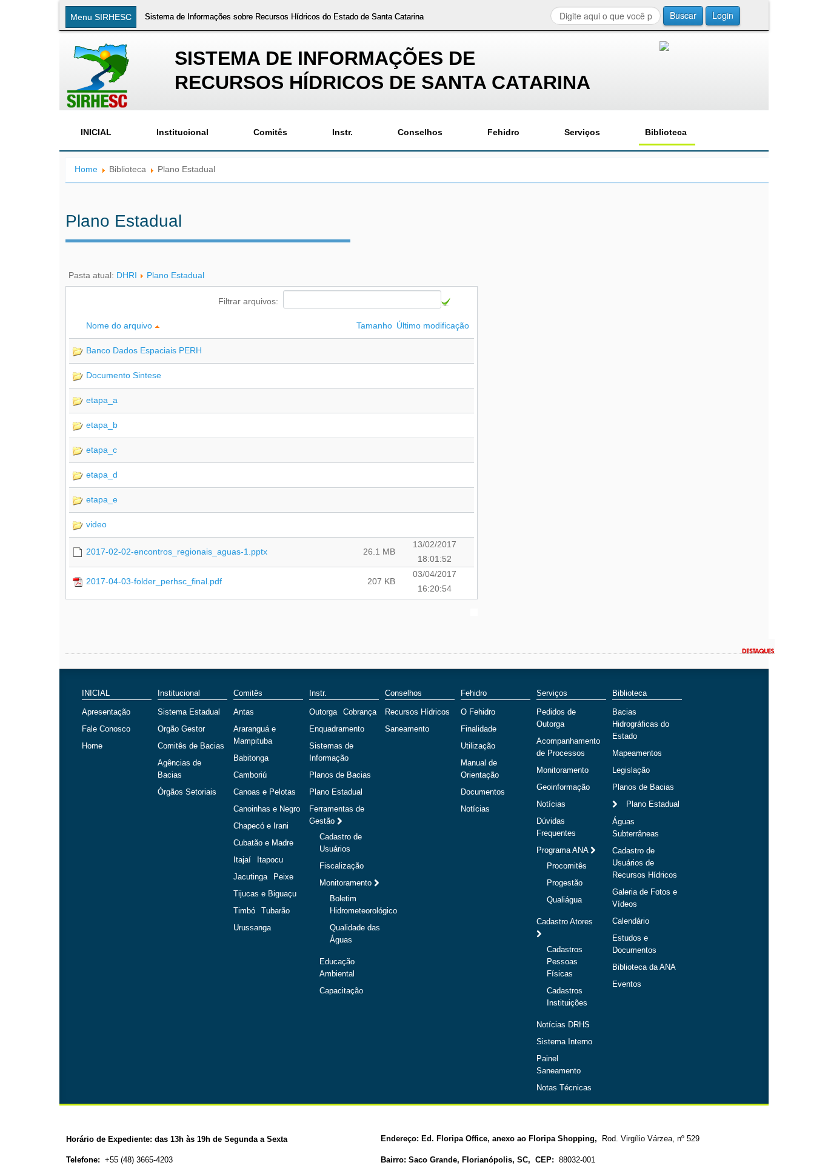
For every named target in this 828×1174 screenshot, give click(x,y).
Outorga (323, 711)
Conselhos (420, 132)
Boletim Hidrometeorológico (363, 904)
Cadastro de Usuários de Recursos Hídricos (644, 862)
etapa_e (102, 499)
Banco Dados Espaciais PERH (144, 350)
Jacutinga (250, 876)
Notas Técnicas (564, 1087)
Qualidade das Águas (355, 933)
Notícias (475, 808)
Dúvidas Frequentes (556, 827)
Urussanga (252, 927)
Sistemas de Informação (331, 751)
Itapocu (270, 859)
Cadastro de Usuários (340, 842)
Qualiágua (564, 899)
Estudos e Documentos (634, 944)
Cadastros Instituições (567, 996)
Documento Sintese (123, 375)
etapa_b (102, 425)
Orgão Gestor (181, 728)
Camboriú (250, 774)
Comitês (270, 132)
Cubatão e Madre (263, 842)
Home (86, 169)
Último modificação (434, 325)
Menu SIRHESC (101, 17)
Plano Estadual (175, 275)
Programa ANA (563, 850)
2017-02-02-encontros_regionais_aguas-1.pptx (176, 551)
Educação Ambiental (337, 967)
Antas (243, 711)
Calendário (630, 921)
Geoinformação (563, 787)
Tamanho (375, 325)
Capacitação (341, 990)
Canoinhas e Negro (266, 808)
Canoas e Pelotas (264, 791)
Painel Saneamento (558, 1064)
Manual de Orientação (480, 768)
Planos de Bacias (340, 774)
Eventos (626, 984)
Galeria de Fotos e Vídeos (644, 898)
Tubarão (275, 910)
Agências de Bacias (179, 768)
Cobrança (359, 711)
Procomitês (567, 865)
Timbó (244, 910)
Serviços (582, 132)
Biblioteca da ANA (644, 967)
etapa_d (102, 474)
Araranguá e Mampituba (254, 734)
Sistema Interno (564, 1041)
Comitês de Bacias (191, 745)
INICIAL (96, 132)
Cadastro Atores (564, 921)
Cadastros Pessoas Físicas (565, 961)
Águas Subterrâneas (635, 827)
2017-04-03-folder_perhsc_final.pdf (154, 581)
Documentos (483, 791)
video (96, 524)
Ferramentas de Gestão (336, 814)
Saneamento (407, 728)
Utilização (478, 745)
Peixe (283, 876)
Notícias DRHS (563, 1024)
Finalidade (478, 728)
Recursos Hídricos (417, 711)
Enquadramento (336, 728)
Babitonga (251, 757)
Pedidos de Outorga (556, 718)
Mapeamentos (637, 753)
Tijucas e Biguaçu (264, 893)
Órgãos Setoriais (187, 791)
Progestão (565, 882)
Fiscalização (341, 865)
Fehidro (503, 132)
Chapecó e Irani (261, 825)
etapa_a (102, 400)
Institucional (182, 132)
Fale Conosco (106, 728)
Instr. (342, 132)
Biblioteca (666, 132)
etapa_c (101, 450)
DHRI (126, 275)
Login (722, 15)
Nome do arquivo (120, 325)
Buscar (683, 15)
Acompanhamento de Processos (568, 747)
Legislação (631, 770)
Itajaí (242, 859)
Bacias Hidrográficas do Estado (640, 724)
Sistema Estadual (189, 711)
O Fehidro (478, 711)
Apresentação (106, 711)
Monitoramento (346, 882)
